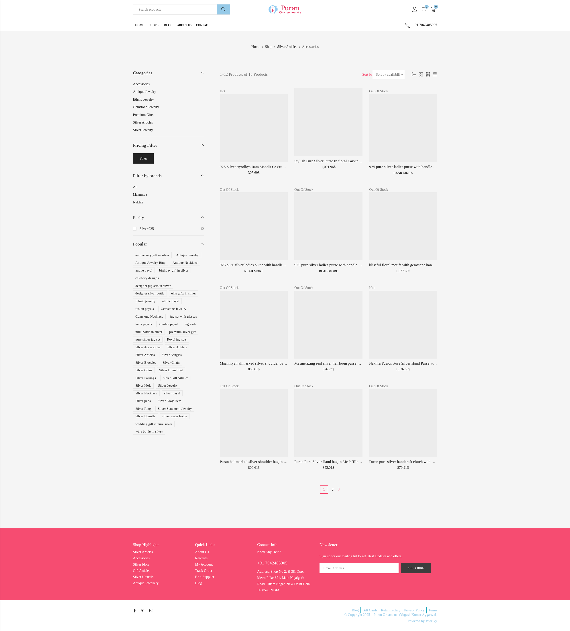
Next (339, 489)
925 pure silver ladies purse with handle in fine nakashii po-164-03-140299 (354, 265)
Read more (403, 172)
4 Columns (435, 74)
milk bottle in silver (148, 332)
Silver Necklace (146, 393)
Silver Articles (287, 47)
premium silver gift (182, 332)
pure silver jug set (147, 339)
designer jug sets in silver (153, 286)
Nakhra (138, 202)
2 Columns (421, 74)
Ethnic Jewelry (143, 99)
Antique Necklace (185, 262)
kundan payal (168, 324)
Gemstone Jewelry (146, 107)
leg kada (190, 324)
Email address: (359, 568)
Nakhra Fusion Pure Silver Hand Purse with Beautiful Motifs (416, 363)
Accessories (141, 84)
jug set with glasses (183, 316)
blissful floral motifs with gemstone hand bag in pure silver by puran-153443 (430, 265)
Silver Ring (143, 408)
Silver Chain (171, 362)
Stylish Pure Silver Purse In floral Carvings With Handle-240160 (345, 161)
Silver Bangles (172, 355)
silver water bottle (174, 416)
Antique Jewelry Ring (150, 262)
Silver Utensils (145, 416)
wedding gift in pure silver (153, 424)
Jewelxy (431, 621)
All (135, 187)
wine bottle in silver (149, 431)
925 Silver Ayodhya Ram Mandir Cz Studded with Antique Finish (271, 167)
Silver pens (143, 401)
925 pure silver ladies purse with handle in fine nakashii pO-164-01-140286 (280, 265)
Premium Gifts (143, 115)
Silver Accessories (148, 347)
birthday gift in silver (173, 270)
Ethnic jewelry (145, 301)
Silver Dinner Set (171, 370)
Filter (143, 158)
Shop (268, 47)
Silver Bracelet (145, 362)
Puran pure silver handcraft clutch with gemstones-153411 (415, 462)
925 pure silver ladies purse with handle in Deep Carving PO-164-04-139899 (430, 167)
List (414, 74)
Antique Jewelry (144, 91)
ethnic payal (170, 301)
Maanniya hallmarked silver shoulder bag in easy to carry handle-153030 (278, 363)
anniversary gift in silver (152, 255)
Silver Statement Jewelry (175, 408)
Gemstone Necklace (149, 316)
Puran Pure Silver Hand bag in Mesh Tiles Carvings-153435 (341, 462)
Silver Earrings (145, 378)
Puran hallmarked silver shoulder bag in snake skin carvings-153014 (274, 462)
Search (223, 9)
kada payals (143, 324)
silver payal (172, 393)
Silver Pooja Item (169, 401)
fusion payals (144, 308)
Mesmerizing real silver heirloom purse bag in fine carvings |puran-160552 (353, 363)
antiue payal (143, 270)
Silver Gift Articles (175, 378)
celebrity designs (147, 278)
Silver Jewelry (143, 130)
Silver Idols (143, 385)
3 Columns (428, 74)
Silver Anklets (177, 347)
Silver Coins (143, 370)
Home (255, 47)
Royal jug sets (177, 339)
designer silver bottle (149, 293)
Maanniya (140, 194)
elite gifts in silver (183, 293)
